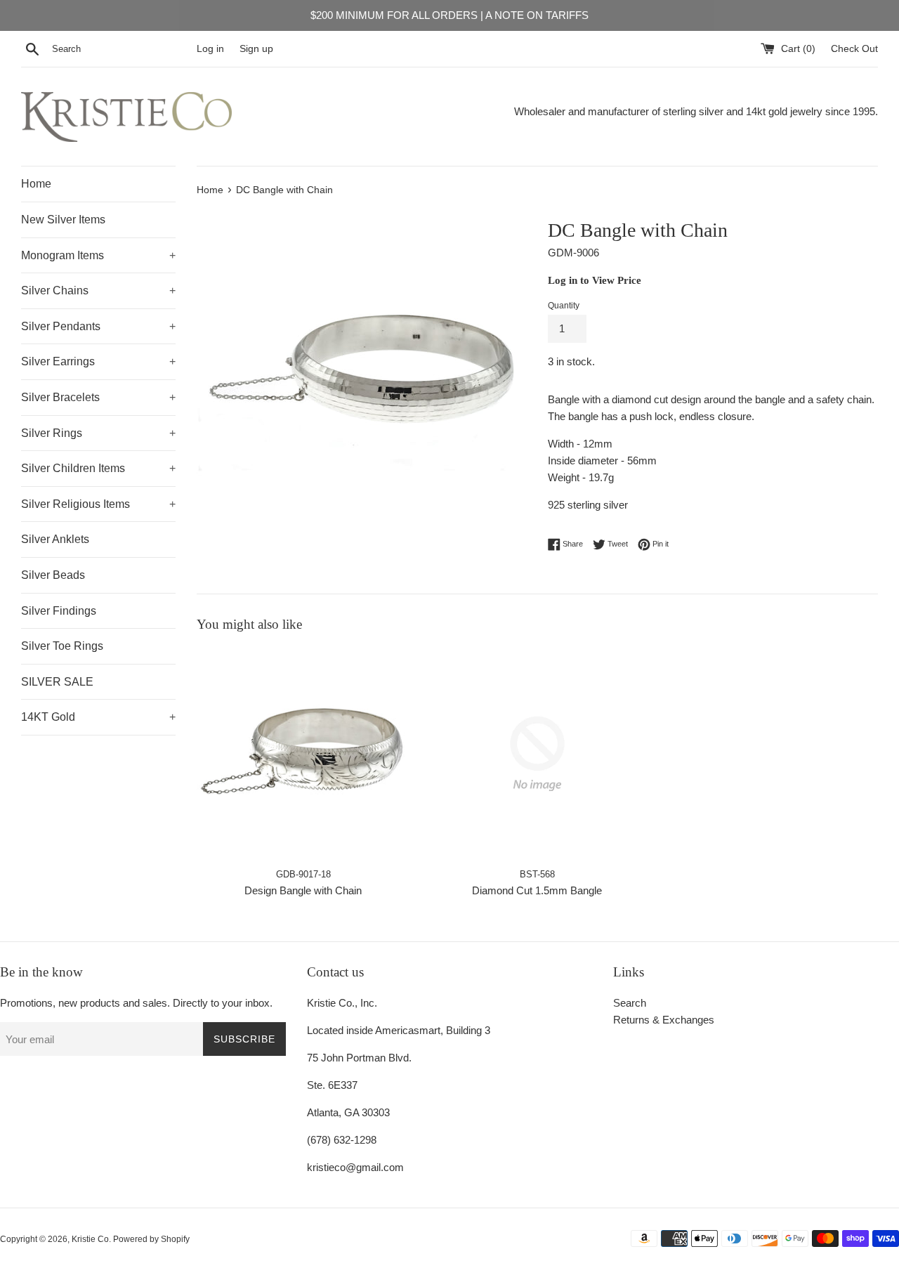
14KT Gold (98, 717)
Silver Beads (53, 575)
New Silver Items (63, 220)
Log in (210, 49)
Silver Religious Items (98, 504)
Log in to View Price (594, 280)
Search (629, 1003)
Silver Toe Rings (62, 646)
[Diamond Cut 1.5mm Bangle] (537, 753)
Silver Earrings (98, 361)
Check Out (854, 49)
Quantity (563, 306)
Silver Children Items (98, 468)
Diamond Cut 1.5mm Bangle (537, 890)
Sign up (256, 49)
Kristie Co (90, 1239)
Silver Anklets (55, 539)
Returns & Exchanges (663, 1020)
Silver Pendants (98, 326)
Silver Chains (98, 290)
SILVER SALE (57, 682)
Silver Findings (58, 611)
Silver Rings (98, 433)
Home (36, 184)
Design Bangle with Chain (303, 890)
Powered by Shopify (151, 1239)
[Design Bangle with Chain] (303, 753)
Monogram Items (98, 255)
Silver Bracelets (98, 397)
